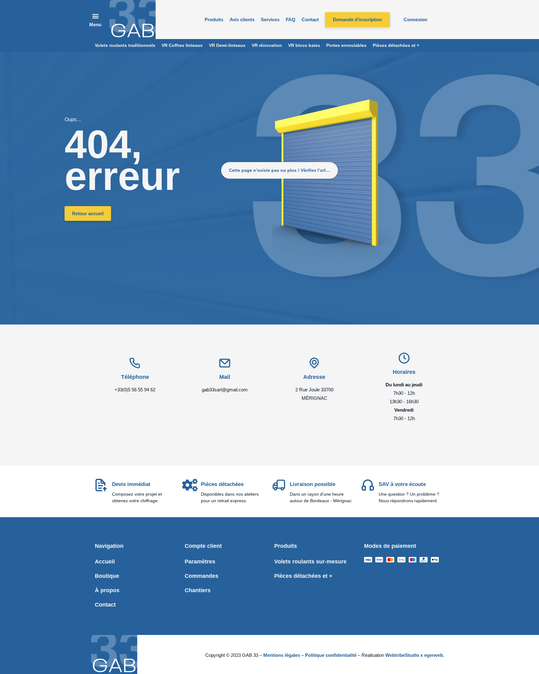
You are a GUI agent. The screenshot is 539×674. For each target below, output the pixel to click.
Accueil (105, 561)
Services (270, 19)
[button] (95, 19)
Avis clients (242, 19)
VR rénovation (267, 45)
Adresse (314, 377)
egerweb (433, 655)
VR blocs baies (304, 45)
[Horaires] (404, 358)
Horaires (404, 372)
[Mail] (224, 363)
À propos (107, 590)
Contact (310, 19)
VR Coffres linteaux (182, 45)
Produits (214, 19)
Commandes (201, 576)
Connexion (415, 19)
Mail (224, 377)
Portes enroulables (346, 45)
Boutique (107, 576)
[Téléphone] (134, 363)
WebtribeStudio (402, 655)
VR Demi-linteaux (227, 45)
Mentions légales (281, 655)
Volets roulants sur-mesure (310, 561)
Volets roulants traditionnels (125, 45)
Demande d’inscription (357, 19)
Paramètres (200, 561)
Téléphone (135, 377)
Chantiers (198, 590)
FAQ (290, 19)
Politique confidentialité (331, 655)
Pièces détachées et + (396, 45)
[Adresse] (314, 363)
